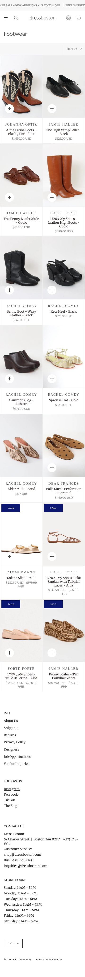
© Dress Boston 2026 (17, 959)
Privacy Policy (15, 742)
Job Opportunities (17, 757)
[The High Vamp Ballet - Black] (64, 86)
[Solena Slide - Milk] (21, 534)
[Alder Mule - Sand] (21, 445)
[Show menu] (7, 17)
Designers (11, 749)
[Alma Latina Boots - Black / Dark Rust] (21, 86)
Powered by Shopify (49, 959)
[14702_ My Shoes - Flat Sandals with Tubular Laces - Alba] (64, 534)
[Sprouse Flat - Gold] (64, 356)
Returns (10, 735)
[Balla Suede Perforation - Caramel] (64, 445)
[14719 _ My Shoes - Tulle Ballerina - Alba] (21, 630)
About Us (11, 721)
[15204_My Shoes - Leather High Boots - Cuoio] (64, 175)
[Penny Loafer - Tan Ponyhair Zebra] (64, 630)
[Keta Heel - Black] (64, 267)
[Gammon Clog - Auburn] (21, 356)
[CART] (78, 18)
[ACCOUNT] (68, 18)
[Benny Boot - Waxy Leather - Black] (21, 267)
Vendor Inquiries (16, 764)
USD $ (11, 943)
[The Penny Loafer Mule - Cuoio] (21, 175)
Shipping (10, 728)
